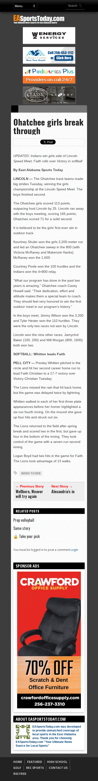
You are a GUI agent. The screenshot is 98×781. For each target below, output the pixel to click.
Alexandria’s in (62, 491)
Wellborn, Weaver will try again (29, 494)
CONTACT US (58, 768)
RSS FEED (19, 774)
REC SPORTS (35, 768)
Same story (21, 528)
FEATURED (34, 762)
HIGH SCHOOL (57, 762)
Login (74, 550)
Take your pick (26, 536)
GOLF (17, 768)
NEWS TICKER (31, 473)
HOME (17, 762)
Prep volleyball (23, 520)
